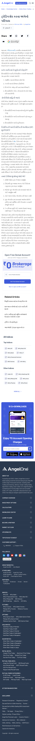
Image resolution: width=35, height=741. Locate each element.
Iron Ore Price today (9, 657)
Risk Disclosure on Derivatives (11, 726)
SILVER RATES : (7, 639)
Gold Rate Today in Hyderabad (12, 633)
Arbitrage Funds (19, 677)
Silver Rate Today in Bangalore (12, 643)
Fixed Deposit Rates (16, 576)
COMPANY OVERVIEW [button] (8, 498)
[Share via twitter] (22, 36)
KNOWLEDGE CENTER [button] (9, 512)
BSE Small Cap (7, 601)
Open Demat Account (21, 3)
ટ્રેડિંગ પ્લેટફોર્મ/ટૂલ (11, 322)
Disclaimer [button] (6, 696)
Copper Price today (9, 653)
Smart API (6, 576)
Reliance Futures (23, 609)
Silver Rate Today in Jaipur (11, 647)
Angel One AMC (7, 567)
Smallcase (13, 581)
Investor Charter (24, 717)
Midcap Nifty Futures (9, 609)
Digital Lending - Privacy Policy (11, 714)
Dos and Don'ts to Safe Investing (11, 703)
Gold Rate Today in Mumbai (11, 626)
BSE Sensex (18, 599)
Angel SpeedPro (7, 574)
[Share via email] (3, 41)
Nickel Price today (20, 655)
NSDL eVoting (16, 723)
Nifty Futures (7, 606)
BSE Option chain (23, 621)
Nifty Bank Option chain (23, 617)
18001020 (8, 545)
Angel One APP (7, 572)
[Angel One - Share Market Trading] (7, 3)
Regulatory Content (22, 700)
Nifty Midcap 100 (8, 599)
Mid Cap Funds (15, 679)
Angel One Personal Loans (9, 717)
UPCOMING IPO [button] (6, 532)
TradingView (6, 583)
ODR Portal (25, 723)
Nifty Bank (13, 594)
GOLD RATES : (6, 624)
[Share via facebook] (27, 36)
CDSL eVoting (6, 723)
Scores (25, 703)
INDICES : (5, 592)
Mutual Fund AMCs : (9, 661)
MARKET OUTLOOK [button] (8, 527)
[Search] (30, 3)
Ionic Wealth (16, 567)
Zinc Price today (8, 655)
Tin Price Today (21, 657)
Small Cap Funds (8, 677)
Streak (20, 581)
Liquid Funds (16, 675)
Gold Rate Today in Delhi (10, 629)
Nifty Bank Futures (18, 606)
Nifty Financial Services (10, 597)
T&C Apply (10, 711)
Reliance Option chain (9, 621)
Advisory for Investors (8, 720)
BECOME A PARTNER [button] (8, 522)
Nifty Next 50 (23, 597)
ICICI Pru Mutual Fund (9, 667)
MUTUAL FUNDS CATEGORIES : (11, 673)
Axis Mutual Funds (8, 665)
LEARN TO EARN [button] (7, 518)
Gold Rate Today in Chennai (11, 631)
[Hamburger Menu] (33, 3)
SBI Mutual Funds (23, 663)
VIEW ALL (17, 391)
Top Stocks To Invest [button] (9, 538)
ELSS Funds (6, 675)
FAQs (3, 711)
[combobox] (7, 28)
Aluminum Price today (23, 653)
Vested (25, 581)
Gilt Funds (6, 679)
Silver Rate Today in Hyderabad (12, 641)
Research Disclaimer (8, 700)
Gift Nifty (24, 601)
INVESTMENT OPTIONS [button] (9, 502)
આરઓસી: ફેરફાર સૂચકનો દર (14, 327)
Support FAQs (19, 545)
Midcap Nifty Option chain (11, 619)
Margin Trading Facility (20, 574)
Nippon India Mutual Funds (11, 669)
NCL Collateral (21, 720)
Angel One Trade (17, 572)
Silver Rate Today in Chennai (11, 645)
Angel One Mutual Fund (9, 663)
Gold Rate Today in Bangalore (11, 635)
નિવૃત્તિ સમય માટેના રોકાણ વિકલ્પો (16, 301)
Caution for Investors (8, 728)
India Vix (16, 601)
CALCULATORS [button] (6, 507)
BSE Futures (7, 611)
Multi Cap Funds (26, 679)
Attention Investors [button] (9, 688)
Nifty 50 (5, 594)
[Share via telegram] (10, 36)
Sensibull (5, 581)
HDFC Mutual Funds (22, 665)
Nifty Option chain (8, 617)
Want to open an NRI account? (17, 286)
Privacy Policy (19, 711)
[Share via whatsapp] (16, 36)
